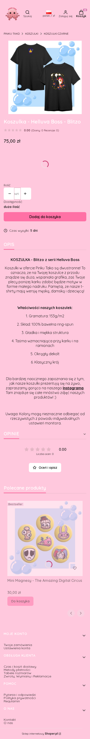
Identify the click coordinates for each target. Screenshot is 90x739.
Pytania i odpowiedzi (20, 695)
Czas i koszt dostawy (20, 666)
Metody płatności (17, 670)
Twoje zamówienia (18, 645)
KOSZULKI (31, 33)
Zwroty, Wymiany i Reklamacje (27, 676)
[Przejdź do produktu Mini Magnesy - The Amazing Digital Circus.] (45, 538)
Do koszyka (20, 601)
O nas (8, 723)
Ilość (7, 185)
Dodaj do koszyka (45, 216)
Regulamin (12, 701)
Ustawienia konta (17, 648)
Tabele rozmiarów (17, 673)
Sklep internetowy (40, 733)
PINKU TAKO (12, 33)
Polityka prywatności (20, 698)
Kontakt (10, 720)
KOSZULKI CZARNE (56, 33)
